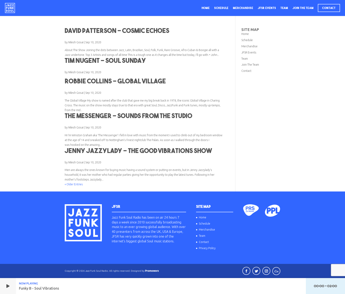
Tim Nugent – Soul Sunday (105, 60)
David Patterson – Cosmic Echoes (117, 31)
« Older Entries (74, 184)
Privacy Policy (207, 248)
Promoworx (152, 270)
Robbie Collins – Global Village (115, 81)
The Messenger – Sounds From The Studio (128, 116)
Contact (329, 8)
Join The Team (302, 8)
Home (206, 8)
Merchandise (243, 8)
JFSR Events (267, 8)
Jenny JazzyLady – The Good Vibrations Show (138, 151)
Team (284, 8)
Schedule (221, 8)
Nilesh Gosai (75, 42)
